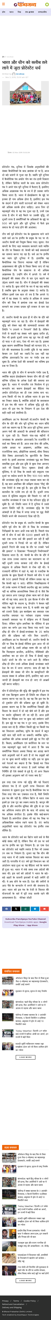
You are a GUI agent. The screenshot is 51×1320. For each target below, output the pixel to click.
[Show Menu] (3, 4)
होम (3, 12)
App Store (32, 925)
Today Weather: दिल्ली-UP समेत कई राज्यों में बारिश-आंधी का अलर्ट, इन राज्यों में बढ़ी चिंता (32, 1033)
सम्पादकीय (42, 12)
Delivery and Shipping (12, 1307)
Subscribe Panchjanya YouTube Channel (25, 919)
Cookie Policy (30, 1301)
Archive (10, 57)
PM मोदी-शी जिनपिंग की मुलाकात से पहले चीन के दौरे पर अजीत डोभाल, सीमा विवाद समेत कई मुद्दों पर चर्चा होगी (33, 1270)
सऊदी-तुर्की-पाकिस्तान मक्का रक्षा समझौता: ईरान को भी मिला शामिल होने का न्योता (32, 1046)
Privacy (5, 1301)
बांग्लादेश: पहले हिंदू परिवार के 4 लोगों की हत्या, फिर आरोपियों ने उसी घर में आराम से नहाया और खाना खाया (31, 1005)
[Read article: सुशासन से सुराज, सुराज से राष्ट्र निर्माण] (7, 994)
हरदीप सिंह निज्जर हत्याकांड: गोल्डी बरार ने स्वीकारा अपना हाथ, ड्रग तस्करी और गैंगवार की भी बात (33, 1233)
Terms (16, 1301)
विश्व (19, 12)
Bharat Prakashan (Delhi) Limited (18, 1312)
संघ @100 (29, 12)
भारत (11, 12)
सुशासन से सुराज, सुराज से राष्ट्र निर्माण (31, 991)
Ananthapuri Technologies (28, 1315)
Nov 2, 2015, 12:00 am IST (16, 77)
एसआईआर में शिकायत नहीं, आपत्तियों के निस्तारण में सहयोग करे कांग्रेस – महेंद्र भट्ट (33, 1258)
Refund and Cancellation (13, 1304)
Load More (25, 1057)
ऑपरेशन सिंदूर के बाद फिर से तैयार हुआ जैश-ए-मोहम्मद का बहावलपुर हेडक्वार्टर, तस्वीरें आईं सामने (32, 981)
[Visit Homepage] (25, 4)
